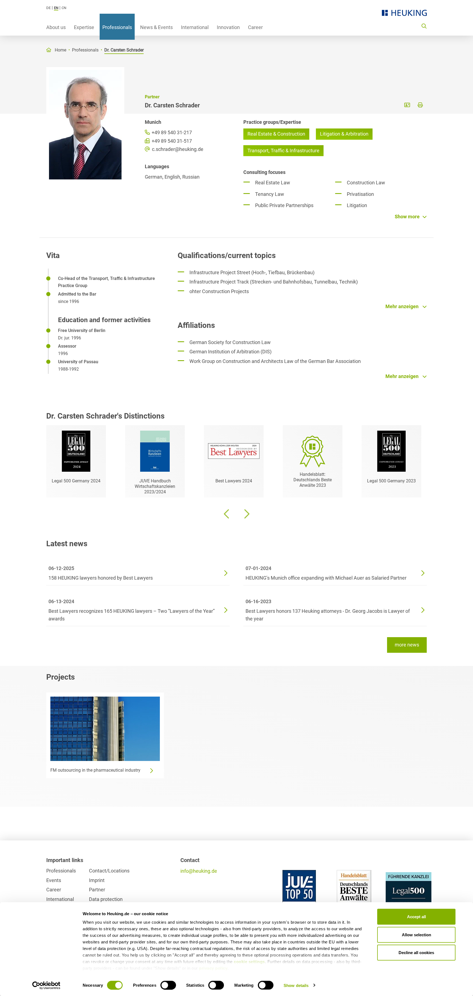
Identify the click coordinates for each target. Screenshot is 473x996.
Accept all (416, 916)
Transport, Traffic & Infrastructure (283, 150)
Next (246, 513)
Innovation (228, 27)
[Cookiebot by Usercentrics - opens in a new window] (46, 985)
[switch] (168, 985)
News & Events (156, 27)
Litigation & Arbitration (344, 134)
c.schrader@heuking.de (177, 149)
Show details (296, 985)
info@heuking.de (198, 871)
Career (255, 27)
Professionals (117, 27)
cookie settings (249, 961)
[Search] (424, 25)
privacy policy (213, 968)
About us (56, 27)
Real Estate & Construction (276, 134)
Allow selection (416, 934)
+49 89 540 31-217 (171, 132)
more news (407, 645)
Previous (226, 513)
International (195, 27)
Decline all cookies (416, 952)
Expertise (84, 27)
